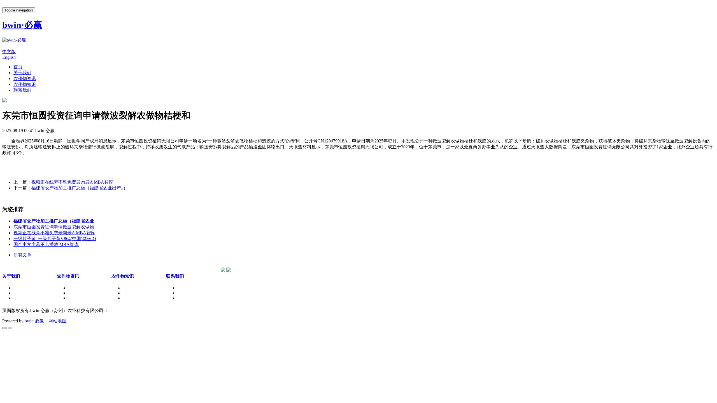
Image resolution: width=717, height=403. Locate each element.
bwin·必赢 (34, 320)
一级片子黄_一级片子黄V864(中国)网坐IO (54, 238)
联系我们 (22, 90)
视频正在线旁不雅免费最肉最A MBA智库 (72, 182)
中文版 (9, 51)
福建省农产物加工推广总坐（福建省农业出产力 (78, 188)
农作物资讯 (24, 78)
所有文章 (22, 254)
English (9, 57)
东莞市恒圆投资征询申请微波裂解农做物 (53, 226)
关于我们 (22, 72)
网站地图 (57, 320)
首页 (17, 66)
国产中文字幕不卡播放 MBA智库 (46, 244)
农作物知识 (24, 84)
